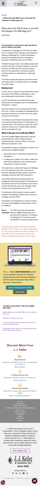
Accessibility (20, 414)
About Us (20, 402)
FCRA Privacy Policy (20, 406)
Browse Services (20, 380)
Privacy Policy (20, 404)
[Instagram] (27, 473)
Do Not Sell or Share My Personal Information (20, 408)
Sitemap (20, 420)
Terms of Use (20, 410)
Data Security (20, 418)
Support (20, 416)
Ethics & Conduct (20, 412)
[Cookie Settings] (2, 482)
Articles (4, 15)
